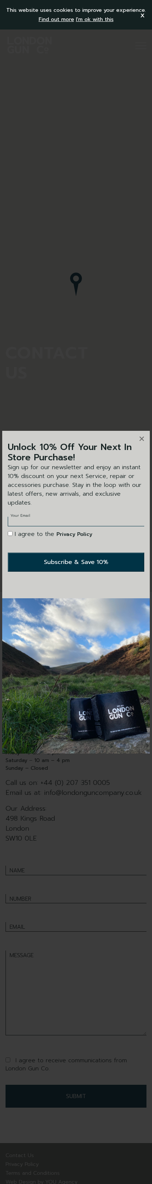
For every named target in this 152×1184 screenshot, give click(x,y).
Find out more (56, 19)
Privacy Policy (74, 534)
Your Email (20, 515)
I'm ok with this (95, 19)
